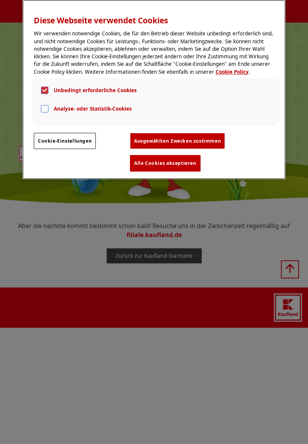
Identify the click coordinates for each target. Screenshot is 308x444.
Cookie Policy (232, 71)
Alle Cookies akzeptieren (165, 163)
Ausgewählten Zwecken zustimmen (177, 141)
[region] (154, 89)
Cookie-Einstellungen (65, 141)
